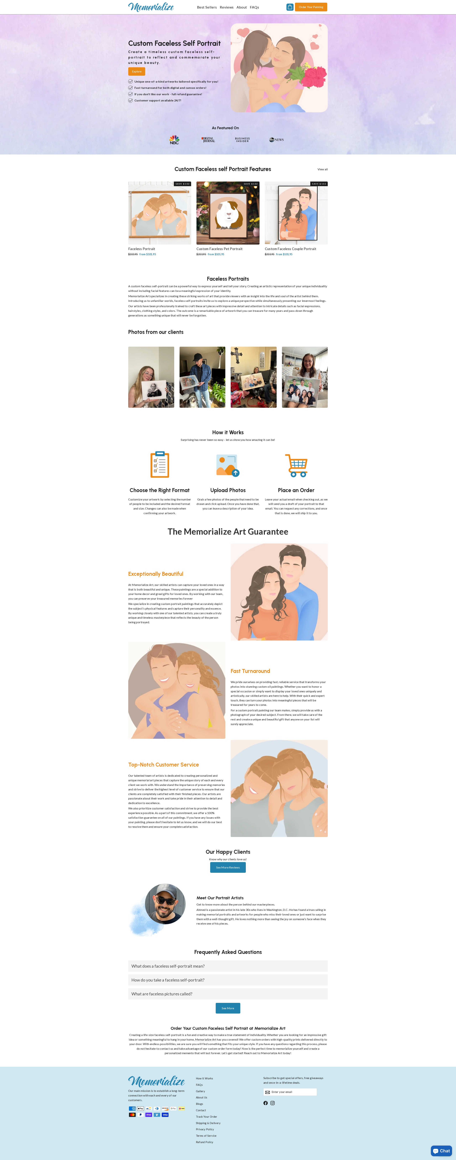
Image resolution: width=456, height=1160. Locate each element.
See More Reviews (228, 867)
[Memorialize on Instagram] (272, 1102)
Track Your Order (206, 1116)
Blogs (199, 1103)
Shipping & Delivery (208, 1123)
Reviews (227, 7)
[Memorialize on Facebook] (265, 1102)
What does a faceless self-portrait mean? (168, 966)
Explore (136, 71)
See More (228, 1008)
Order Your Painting (311, 7)
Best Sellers (207, 7)
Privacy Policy (205, 1129)
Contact (201, 1110)
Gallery (200, 1091)
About (242, 7)
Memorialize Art (205, 1039)
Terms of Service (206, 1135)
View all (323, 169)
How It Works (204, 1078)
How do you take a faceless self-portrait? (167, 979)
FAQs (254, 7)
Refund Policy (204, 1142)
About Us (201, 1097)
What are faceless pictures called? (161, 993)
